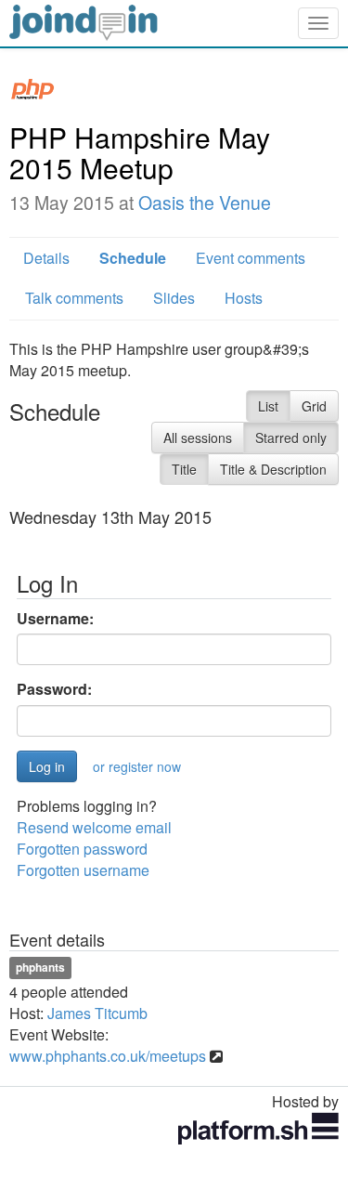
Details (46, 257)
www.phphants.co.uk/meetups (107, 1055)
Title (184, 469)
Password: (54, 689)
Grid (314, 406)
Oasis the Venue (204, 203)
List (268, 406)
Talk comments (74, 297)
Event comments (250, 257)
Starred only (291, 437)
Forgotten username (83, 870)
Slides (174, 297)
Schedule (132, 257)
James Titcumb (97, 1013)
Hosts (244, 297)
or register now (137, 766)
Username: (55, 618)
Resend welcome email (94, 827)
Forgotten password (82, 848)
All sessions (197, 437)
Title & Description (273, 469)
